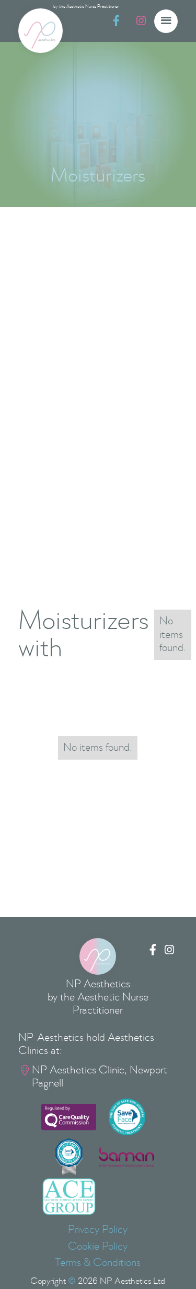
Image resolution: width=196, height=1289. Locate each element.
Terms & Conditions (98, 1263)
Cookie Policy (98, 1246)
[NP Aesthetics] (97, 956)
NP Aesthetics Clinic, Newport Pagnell (99, 1076)
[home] (40, 30)
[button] (166, 21)
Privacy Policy (98, 1230)
